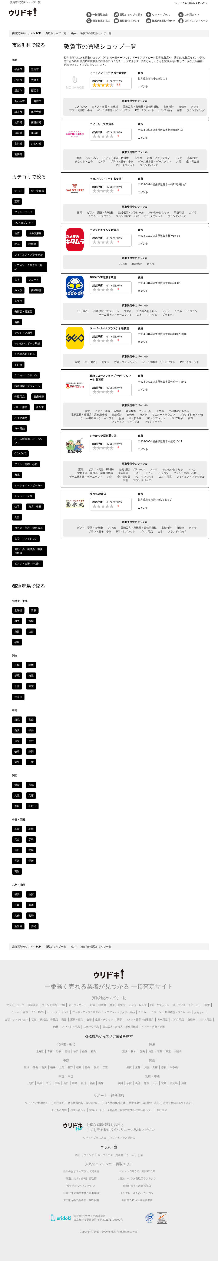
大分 (17, 915)
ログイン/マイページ (196, 20)
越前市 (37, 101)
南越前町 (36, 122)
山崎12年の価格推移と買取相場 (81, 1192)
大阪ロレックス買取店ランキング (137, 1178)
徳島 (31, 850)
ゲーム (15, 1012)
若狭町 (18, 154)
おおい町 (36, 143)
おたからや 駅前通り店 (103, 435)
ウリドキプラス (161, 14)
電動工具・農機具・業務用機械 (141, 106)
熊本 (31, 905)
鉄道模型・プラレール (131, 212)
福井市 (18, 69)
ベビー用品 (20, 407)
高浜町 (18, 143)
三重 (31, 762)
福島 (17, 642)
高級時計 (169, 106)
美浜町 (35, 133)
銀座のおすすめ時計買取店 (81, 1178)
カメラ (195, 106)
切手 (17, 506)
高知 (17, 871)
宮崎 (31, 915)
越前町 (18, 133)
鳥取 (17, 828)
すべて (18, 190)
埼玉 (31, 675)
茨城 (17, 665)
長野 (31, 740)
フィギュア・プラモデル (161, 314)
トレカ (178, 157)
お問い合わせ (78, 1110)
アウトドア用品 (23, 332)
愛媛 (31, 860)
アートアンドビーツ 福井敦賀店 (108, 72)
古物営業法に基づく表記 (177, 1102)
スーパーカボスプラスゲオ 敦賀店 (109, 328)
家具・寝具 (35, 506)
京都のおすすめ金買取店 (137, 1185)
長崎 (17, 905)
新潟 (17, 719)
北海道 (18, 610)
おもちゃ (199, 1012)
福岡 (17, 894)
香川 (17, 860)
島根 (31, 828)
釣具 (17, 244)
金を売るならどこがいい (81, 1185)
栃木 (31, 665)
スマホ (138, 157)
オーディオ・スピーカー (28, 485)
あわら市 (19, 101)
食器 (17, 517)
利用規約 (59, 1102)
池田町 (18, 122)
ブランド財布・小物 (80, 110)
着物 (17, 322)
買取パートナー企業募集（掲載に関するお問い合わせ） (121, 1110)
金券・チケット (104, 1019)
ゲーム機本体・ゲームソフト (113, 110)
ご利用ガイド (192, 14)
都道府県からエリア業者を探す (109, 1036)
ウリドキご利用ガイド (37, 1102)
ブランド (89, 1155)
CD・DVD (81, 106)
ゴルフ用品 (165, 110)
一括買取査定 (100, 14)
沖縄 (33, 926)
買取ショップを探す (131, 14)
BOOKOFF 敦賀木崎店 (103, 277)
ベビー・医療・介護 (153, 1026)
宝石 (125, 480)
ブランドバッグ (196, 110)
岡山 (17, 839)
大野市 (35, 79)
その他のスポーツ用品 (27, 343)
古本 (179, 110)
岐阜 (17, 751)
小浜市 (18, 79)
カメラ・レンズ (138, 1005)
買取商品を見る (101, 20)
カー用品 (19, 428)
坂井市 (18, 111)
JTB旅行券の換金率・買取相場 (81, 1200)
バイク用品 (20, 417)
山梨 (17, 740)
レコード (34, 279)
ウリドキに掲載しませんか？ (191, 2)
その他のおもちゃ (159, 212)
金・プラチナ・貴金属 (110, 1155)
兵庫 (31, 795)
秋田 (17, 631)
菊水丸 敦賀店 (98, 493)
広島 (31, 839)
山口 (17, 850)
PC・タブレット (144, 110)
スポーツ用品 (91, 1026)
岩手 (17, 621)
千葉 (17, 686)
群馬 (17, 675)
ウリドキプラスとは (94, 1137)
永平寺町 (36, 111)
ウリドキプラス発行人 (122, 1137)
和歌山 (32, 806)
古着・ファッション (158, 157)
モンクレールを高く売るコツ (136, 1192)
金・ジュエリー (77, 1005)
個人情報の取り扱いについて (84, 1102)
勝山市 (18, 90)
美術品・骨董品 (23, 311)
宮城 (31, 621)
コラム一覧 (109, 1147)
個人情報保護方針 (115, 1102)
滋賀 (17, 784)
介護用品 (19, 396)
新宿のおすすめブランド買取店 (81, 1171)
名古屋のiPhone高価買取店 (137, 1200)
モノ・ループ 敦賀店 (102, 124)
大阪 (17, 795)
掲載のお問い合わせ (163, 20)
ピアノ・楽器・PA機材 (105, 106)
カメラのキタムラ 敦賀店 (104, 229)
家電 (79, 157)
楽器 (64, 1019)
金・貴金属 (192, 161)
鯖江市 (35, 90)
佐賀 (31, 894)
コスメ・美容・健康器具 (28, 527)
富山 (31, 719)
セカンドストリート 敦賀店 (105, 178)
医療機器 (39, 396)
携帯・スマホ (117, 1005)
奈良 (17, 806)
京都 (31, 784)
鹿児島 (18, 926)
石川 (17, 730)
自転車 (182, 106)
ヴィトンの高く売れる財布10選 (137, 1171)
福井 (52, 1067)
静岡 (31, 751)
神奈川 (18, 696)
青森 (33, 610)
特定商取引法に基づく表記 (144, 1102)
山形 (31, 631)
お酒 (178, 161)
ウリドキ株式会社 (95, 1215)
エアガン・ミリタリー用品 (119, 1012)
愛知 (17, 762)
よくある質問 (59, 1110)
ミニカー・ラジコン (99, 216)
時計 (77, 1155)
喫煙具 (32, 244)
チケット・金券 (84, 161)
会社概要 (162, 1110)
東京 (31, 686)
